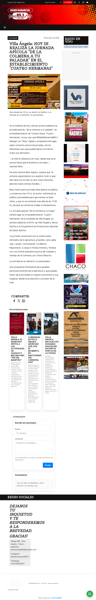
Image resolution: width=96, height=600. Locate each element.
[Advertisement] (76, 66)
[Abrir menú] (5, 27)
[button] (61, 2)
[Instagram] (83, 2)
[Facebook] (79, 2)
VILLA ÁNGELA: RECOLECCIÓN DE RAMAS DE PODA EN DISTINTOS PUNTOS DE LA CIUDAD (51, 345)
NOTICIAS (54, 32)
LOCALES (42, 32)
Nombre (17, 429)
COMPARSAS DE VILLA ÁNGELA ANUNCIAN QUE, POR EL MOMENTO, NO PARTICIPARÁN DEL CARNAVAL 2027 (34, 349)
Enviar (48, 465)
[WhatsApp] (75, 2)
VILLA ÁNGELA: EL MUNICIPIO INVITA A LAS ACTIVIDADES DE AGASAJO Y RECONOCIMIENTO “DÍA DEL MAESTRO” (17, 348)
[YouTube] (87, 2)
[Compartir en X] (19, 301)
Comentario (19, 439)
